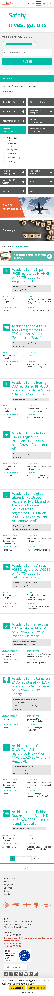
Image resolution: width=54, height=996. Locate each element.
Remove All (9, 91)
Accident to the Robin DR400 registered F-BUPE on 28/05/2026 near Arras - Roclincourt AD (30, 440)
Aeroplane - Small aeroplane (9, 300)
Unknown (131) (13, 157)
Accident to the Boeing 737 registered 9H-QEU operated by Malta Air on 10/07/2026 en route (31, 388)
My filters (7, 78)
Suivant (41, 859)
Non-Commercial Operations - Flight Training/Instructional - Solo (39, 301)
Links (6, 881)
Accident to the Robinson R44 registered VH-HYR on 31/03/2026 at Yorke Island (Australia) (31, 817)
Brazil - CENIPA (8, 364)
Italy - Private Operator (36, 662)
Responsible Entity (35, 172)
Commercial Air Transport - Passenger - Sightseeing (38, 720)
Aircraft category (38, 102)
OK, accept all (17, 987)
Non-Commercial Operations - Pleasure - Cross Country (39, 655)
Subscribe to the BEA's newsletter (50, 3)
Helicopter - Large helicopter (9, 596)
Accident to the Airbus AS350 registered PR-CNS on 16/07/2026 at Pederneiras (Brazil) (29, 331)
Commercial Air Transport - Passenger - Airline (38, 409)
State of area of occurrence (37, 130)
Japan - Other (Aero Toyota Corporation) (38, 607)
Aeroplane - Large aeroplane (9, 409)
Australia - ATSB (9, 846)
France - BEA (7, 310)
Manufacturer (9, 111)
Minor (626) (11, 153)
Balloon (5, 718)
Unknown (30, 355)
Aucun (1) (11, 161)
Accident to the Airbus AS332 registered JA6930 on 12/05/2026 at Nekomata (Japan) (31, 571)
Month (5, 190)
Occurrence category (35, 111)
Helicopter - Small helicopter (9, 356)
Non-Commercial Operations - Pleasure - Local (39, 467)
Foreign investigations (9, 172)
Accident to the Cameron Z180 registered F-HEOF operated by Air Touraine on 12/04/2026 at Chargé (31, 686)
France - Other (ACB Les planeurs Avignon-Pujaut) (37, 795)
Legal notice (10, 884)
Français (31, 3)
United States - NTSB (11, 417)
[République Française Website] (10, 956)
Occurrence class (10, 120)
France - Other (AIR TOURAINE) (34, 728)
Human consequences (36, 121)
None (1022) (12, 149)
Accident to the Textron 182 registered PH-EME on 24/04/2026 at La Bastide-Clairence (30, 630)
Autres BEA (9, 878)
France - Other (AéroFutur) (38, 310)
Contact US (44, 3)
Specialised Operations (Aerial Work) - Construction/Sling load (36, 597)
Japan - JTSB (7, 606)
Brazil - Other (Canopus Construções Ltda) (36, 365)
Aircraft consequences (9, 130)
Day (31, 190)
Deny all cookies (37, 987)
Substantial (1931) (12, 139)
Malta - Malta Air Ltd (35, 417)
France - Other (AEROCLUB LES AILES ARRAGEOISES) (38, 476)
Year (32, 181)
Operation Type (9, 102)
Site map (8, 887)
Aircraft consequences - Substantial (22, 86)
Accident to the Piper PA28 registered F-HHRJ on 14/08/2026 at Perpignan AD (30, 275)
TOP (25, 868)
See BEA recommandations (13, 207)
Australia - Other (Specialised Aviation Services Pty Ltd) (39, 848)
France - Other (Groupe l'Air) (38, 549)
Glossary (8, 230)
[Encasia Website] (24, 956)
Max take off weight (8, 181)
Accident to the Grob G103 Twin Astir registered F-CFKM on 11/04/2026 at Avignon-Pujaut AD (31, 753)
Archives (8, 894)
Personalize (27, 992)
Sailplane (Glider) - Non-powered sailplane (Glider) (10, 541)
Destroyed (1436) (11, 145)
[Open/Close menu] (38, 3)
